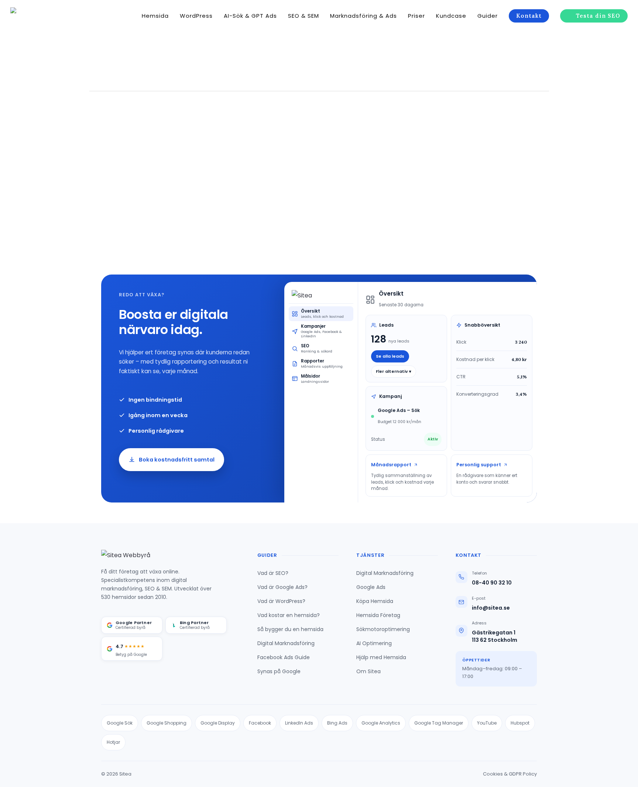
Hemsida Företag (378, 615)
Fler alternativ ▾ (393, 371)
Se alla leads (390, 356)
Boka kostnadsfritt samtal (177, 459)
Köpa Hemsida (374, 601)
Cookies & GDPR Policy (510, 773)
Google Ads (370, 587)
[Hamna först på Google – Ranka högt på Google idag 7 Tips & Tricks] (80, 172)
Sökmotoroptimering (383, 629)
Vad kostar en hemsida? (288, 615)
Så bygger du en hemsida (290, 629)
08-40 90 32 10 (492, 582)
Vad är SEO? (272, 573)
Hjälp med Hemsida (381, 657)
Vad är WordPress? (281, 601)
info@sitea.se (491, 607)
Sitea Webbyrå (84, 217)
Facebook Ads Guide (283, 657)
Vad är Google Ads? (282, 587)
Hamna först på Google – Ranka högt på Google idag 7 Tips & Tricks (80, 199)
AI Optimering (374, 643)
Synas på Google (279, 671)
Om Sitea (368, 671)
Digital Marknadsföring (286, 643)
